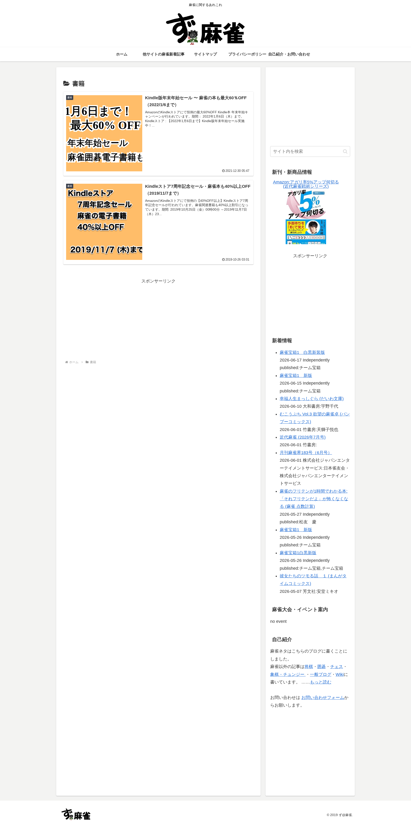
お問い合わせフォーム (322, 697)
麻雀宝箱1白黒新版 (298, 552)
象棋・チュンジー (288, 674)
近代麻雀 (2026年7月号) (303, 437)
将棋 (308, 666)
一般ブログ (320, 674)
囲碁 (321, 666)
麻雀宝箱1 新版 (296, 375)
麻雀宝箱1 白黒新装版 (302, 352)
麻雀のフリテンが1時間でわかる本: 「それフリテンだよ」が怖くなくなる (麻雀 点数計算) (314, 499)
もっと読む (320, 682)
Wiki (340, 674)
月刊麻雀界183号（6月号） (306, 452)
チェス (336, 666)
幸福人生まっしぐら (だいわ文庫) (312, 398)
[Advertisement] (158, 318)
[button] (345, 151)
